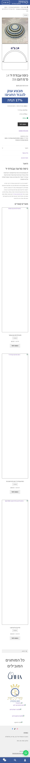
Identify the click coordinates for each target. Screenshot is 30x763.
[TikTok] (14, 729)
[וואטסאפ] (25, 753)
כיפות (21, 138)
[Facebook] (12, 729)
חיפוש (15, 760)
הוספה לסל (23, 124)
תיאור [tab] (26, 148)
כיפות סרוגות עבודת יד (14, 7)
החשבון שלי (25, 760)
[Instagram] (17, 729)
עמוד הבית (23, 7)
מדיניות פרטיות (16, 753)
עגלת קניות (7, 759)
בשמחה (26, 732)
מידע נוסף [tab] (25, 153)
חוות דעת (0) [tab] (24, 158)
